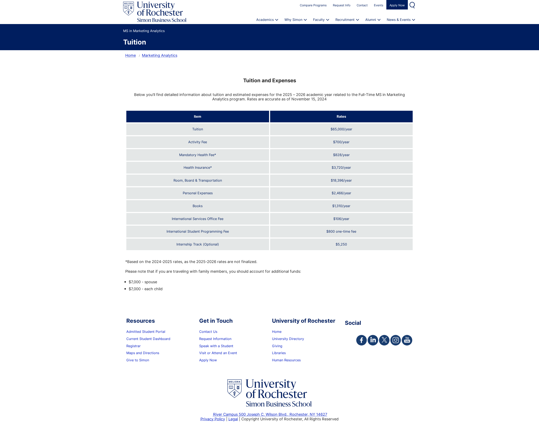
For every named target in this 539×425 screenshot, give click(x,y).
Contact (362, 5)
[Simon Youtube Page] (407, 340)
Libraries (279, 353)
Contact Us (208, 331)
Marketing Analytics (159, 55)
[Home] (154, 12)
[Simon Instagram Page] (395, 340)
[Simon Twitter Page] (384, 340)
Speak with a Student (216, 346)
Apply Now (397, 5)
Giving (277, 346)
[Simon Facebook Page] (361, 340)
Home (130, 55)
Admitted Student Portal (145, 331)
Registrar (133, 346)
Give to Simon (137, 360)
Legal (233, 419)
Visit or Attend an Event (218, 353)
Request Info (341, 5)
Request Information (215, 338)
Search (413, 5)
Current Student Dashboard (148, 338)
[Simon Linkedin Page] (373, 340)
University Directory (288, 338)
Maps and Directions (142, 353)
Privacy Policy (212, 419)
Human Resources (286, 360)
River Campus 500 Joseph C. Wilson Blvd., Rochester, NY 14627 (270, 414)
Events (378, 5)
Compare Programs (313, 5)
